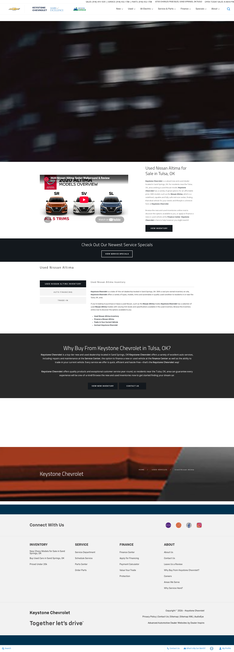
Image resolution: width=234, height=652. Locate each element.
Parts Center (81, 564)
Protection (125, 576)
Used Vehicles (159, 470)
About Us (168, 552)
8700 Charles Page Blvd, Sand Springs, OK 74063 (178, 2)
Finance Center (174, 217)
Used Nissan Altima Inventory (106, 316)
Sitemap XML (186, 617)
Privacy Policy (149, 617)
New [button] (119, 9)
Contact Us (132, 386)
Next (230, 92)
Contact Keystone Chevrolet (106, 325)
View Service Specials (117, 254)
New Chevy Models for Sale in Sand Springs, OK (47, 552)
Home (141, 470)
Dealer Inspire (197, 623)
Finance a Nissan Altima (104, 319)
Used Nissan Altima (184, 470)
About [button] (214, 9)
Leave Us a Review (173, 564)
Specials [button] (200, 9)
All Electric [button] (145, 9)
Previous (3, 91)
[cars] (168, 525)
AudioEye (199, 617)
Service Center (92, 358)
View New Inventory (103, 386)
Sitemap (174, 617)
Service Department (85, 552)
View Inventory (159, 228)
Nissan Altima (177, 194)
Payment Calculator (129, 564)
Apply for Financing (129, 558)
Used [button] (131, 9)
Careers (168, 576)
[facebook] (189, 525)
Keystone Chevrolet (153, 181)
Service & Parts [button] (165, 9)
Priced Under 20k (38, 564)
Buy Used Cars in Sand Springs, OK (47, 558)
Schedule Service (83, 558)
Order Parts (81, 570)
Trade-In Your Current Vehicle (106, 322)
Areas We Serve (172, 582)
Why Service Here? (173, 588)
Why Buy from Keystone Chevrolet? (181, 570)
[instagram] (199, 525)
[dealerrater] (178, 525)
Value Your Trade (128, 570)
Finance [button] (184, 9)
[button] (228, 9)
